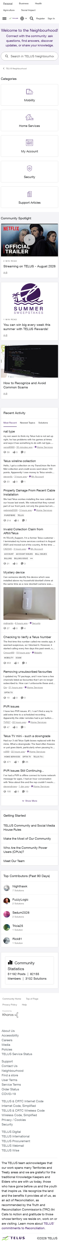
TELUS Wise (10, 1150)
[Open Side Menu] (4, 18)
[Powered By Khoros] (29, 1014)
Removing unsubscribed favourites (27, 671)
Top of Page (32, 998)
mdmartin (8, 623)
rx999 (6, 751)
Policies (7, 1049)
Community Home (11, 998)
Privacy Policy (9, 1004)
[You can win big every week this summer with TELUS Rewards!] (29, 298)
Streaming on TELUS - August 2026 (29, 266)
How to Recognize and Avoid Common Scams (24, 385)
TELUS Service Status (17, 1054)
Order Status (10, 1089)
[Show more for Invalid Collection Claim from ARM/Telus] (31, 558)
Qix (5, 687)
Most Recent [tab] (10, 422)
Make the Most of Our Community (27, 838)
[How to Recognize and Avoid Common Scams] (29, 361)
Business (24, 3)
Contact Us (10, 1066)
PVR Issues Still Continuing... (23, 770)
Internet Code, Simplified (19, 1106)
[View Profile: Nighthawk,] (6, 888)
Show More (31, 800)
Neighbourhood (12, 1070)
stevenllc (8, 476)
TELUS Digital (11, 1131)
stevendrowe (10, 786)
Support (7, 1061)
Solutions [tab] (43, 422)
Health (38, 3)
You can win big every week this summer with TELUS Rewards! (26, 327)
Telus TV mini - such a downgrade (26, 736)
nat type (9, 431)
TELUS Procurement (16, 1141)
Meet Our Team (14, 861)
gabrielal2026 (10, 510)
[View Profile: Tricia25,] (6, 927)
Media (6, 1044)
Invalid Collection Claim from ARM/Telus (23, 531)
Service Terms (11, 1084)
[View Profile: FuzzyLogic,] (6, 901)
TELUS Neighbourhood (16, 68)
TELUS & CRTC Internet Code (22, 1101)
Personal (7, 3)
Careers (7, 1040)
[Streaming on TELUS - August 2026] (29, 240)
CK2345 (7, 548)
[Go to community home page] (14, 18)
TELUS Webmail (13, 1145)
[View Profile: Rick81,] (6, 940)
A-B (5, 272)
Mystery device (14, 572)
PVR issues (11, 706)
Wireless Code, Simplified (19, 1115)
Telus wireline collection (19, 461)
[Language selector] (24, 18)
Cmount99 (8, 652)
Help (24, 1004)
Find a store (10, 1075)
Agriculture (9, 10)
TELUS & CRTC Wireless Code (23, 1110)
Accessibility (10, 1035)
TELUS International (16, 1136)
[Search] (32, 18)
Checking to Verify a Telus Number (27, 637)
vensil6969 (9, 447)
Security (7, 1124)
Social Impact (28, 10)
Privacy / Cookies (14, 1120)
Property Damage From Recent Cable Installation (29, 492)
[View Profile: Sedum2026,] (6, 914)
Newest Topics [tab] (27, 422)
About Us (8, 1031)
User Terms (9, 1080)
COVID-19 (9, 1094)
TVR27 (6, 722)
